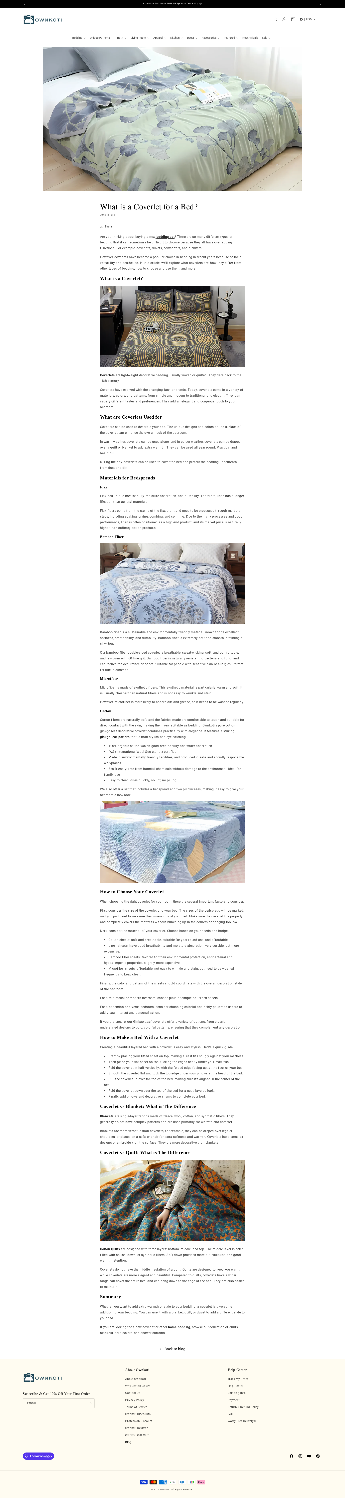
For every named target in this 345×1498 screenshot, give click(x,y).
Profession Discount (138, 1421)
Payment (234, 1400)
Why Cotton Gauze (137, 1386)
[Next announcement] (320, 4)
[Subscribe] (90, 1403)
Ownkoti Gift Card (137, 1435)
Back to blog (175, 1349)
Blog (128, 1442)
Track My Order (238, 1378)
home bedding (178, 1327)
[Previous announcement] (24, 4)
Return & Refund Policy (243, 1407)
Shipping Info (237, 1393)
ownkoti (164, 1489)
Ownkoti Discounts (138, 1414)
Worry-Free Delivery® (242, 1421)
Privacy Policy (134, 1400)
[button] (262, 19)
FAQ (230, 1414)
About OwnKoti (135, 1378)
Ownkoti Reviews (136, 1428)
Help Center (236, 1386)
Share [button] (108, 226)
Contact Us (132, 1393)
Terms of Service (136, 1407)
